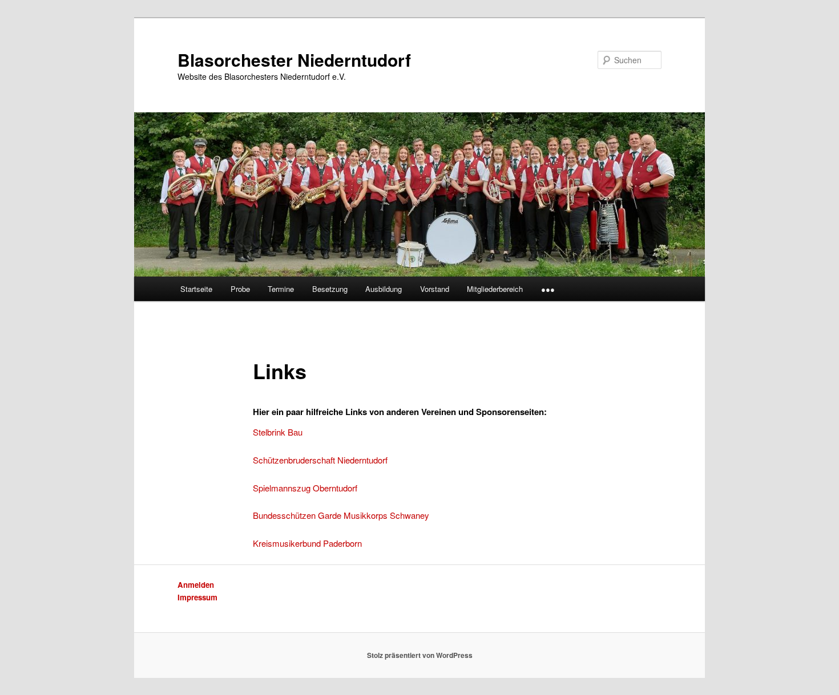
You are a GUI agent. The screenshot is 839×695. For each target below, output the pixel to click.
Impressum (197, 597)
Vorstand (434, 288)
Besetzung (330, 288)
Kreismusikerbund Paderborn (307, 543)
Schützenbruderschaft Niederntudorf (320, 460)
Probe (240, 288)
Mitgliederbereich (495, 288)
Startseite (196, 288)
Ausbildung (383, 288)
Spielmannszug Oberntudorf (305, 488)
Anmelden (196, 584)
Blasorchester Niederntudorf (294, 59)
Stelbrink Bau (277, 432)
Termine (281, 288)
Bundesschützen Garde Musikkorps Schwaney (341, 515)
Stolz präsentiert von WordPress (420, 655)
